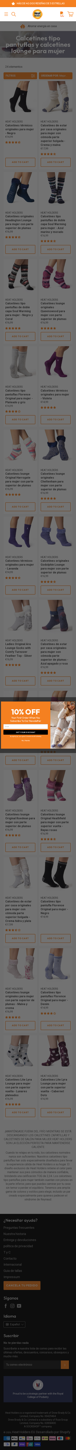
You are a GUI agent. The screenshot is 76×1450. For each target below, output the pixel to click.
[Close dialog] (72, 704)
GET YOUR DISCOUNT (25, 732)
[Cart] (70, 14)
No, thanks (26, 740)
